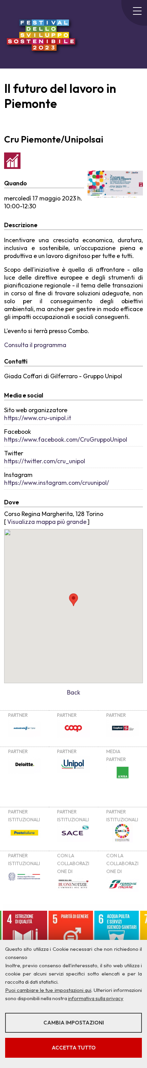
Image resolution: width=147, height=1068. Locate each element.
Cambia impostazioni (73, 1022)
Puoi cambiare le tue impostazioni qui (48, 990)
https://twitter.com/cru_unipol (44, 461)
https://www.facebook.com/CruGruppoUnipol (65, 439)
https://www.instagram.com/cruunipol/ (56, 483)
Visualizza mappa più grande (46, 522)
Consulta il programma (35, 345)
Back (73, 692)
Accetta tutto (74, 1047)
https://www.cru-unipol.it (37, 418)
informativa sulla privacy (95, 998)
